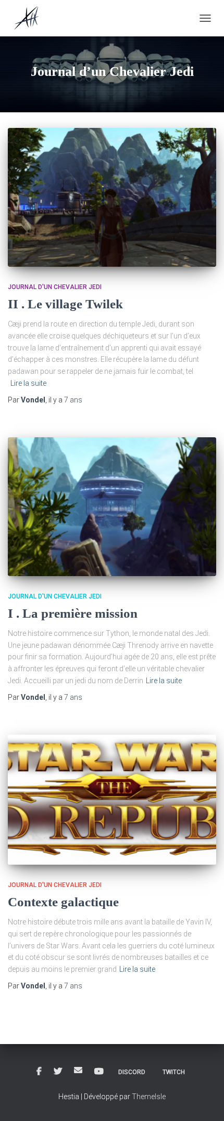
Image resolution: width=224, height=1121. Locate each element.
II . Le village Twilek (65, 304)
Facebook (39, 1072)
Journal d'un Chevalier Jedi (55, 287)
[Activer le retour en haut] (203, 1100)
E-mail (78, 1070)
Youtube (99, 1072)
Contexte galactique (63, 902)
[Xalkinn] (31, 18)
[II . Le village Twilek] (112, 197)
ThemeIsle (149, 1096)
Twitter (57, 1072)
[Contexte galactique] (112, 800)
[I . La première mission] (112, 506)
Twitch (174, 1072)
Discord (131, 1072)
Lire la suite (28, 383)
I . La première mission (73, 613)
